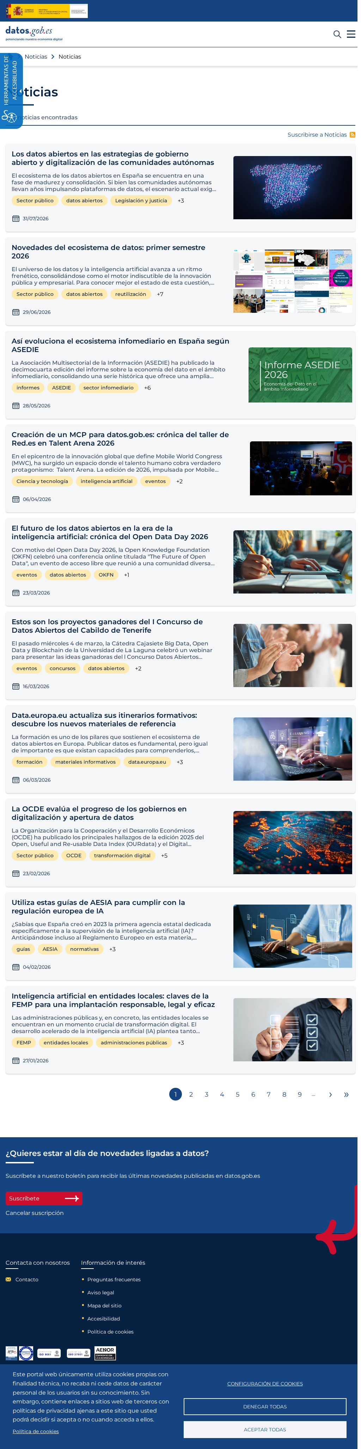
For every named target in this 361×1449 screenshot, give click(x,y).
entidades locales (66, 1042)
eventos (155, 481)
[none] (114, 183)
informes (28, 387)
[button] (321, 134)
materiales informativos (85, 762)
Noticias (36, 56)
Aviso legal (100, 1292)
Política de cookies (110, 1332)
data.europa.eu (147, 762)
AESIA (50, 949)
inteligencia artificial (107, 481)
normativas (84, 949)
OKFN (106, 575)
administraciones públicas (134, 1042)
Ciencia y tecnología (42, 481)
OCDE (73, 855)
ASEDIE (61, 387)
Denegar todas (265, 1406)
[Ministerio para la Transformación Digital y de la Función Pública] (47, 11)
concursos (62, 668)
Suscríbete (24, 1198)
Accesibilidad (103, 1319)
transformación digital (122, 855)
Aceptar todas (265, 1429)
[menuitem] (38, 1279)
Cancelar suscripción (35, 1213)
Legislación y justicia (141, 200)
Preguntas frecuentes (114, 1279)
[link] (34, 39)
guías (23, 949)
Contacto (27, 1279)
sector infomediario (109, 387)
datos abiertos (84, 200)
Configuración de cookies (265, 1384)
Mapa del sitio (104, 1305)
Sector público (35, 200)
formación (30, 762)
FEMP (24, 1042)
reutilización (130, 294)
